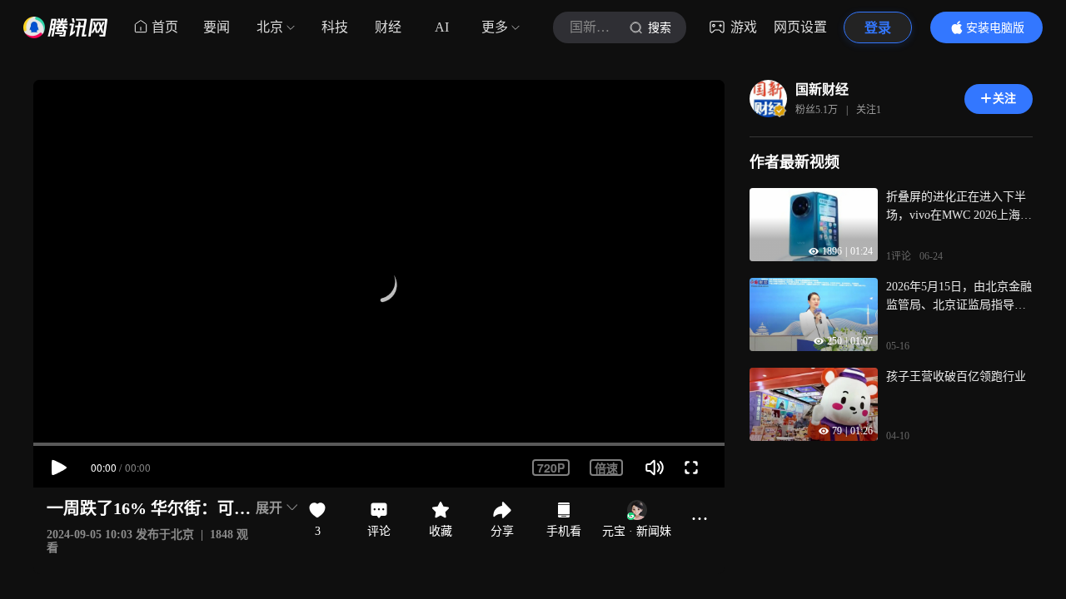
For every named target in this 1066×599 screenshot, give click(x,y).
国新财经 (822, 89)
